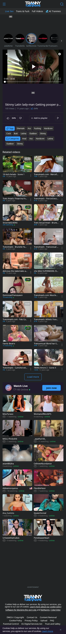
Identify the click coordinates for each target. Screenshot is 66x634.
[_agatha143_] (48, 431)
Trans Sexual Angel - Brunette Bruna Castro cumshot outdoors (46, 223)
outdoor (33, 133)
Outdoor (10, 143)
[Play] (33, 66)
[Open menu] (4, 4)
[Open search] (62, 4)
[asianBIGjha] (17, 456)
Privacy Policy (31, 620)
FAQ (52, 620)
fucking (37, 128)
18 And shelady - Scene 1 (14, 174)
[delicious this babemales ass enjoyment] (17, 264)
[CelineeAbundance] (48, 456)
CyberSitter (56, 610)
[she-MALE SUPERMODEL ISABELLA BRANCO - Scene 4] (48, 264)
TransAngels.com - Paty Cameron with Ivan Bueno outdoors (15, 319)
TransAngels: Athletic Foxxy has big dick (46, 319)
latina (23, 133)
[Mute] (7, 54)
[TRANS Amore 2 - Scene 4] (48, 360)
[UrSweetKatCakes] (17, 530)
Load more (33, 376)
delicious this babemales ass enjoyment (15, 271)
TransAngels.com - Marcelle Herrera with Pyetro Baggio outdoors (46, 174)
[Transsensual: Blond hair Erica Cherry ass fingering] (48, 336)
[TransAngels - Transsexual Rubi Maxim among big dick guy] (48, 239)
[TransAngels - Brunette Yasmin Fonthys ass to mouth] (17, 239)
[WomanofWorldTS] (48, 406)
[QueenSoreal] (48, 505)
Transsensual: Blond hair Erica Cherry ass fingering (46, 344)
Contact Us (32, 617)
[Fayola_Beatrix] (17, 336)
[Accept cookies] (60, 630)
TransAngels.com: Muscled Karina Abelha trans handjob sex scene (46, 295)
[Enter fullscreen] (59, 78)
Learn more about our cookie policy (45, 606)
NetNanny (45, 610)
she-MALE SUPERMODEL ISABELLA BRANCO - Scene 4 (46, 271)
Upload (43, 620)
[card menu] (31, 175)
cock (8, 133)
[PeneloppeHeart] (48, 530)
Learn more (47, 631)
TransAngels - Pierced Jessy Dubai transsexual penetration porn (46, 199)
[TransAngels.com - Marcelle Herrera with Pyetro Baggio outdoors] (48, 167)
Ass (31, 138)
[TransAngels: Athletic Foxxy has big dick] (48, 312)
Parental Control (11, 623)
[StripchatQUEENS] (17, 215)
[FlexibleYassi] (48, 481)
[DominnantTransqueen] (17, 288)
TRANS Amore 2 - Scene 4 (45, 368)
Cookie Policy (15, 620)
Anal (24, 138)
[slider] (33, 82)
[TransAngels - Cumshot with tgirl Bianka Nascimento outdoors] (17, 360)
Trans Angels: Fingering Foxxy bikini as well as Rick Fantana (15, 199)
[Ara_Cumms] (17, 505)
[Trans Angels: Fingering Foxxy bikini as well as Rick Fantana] (17, 191)
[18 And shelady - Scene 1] (17, 167)
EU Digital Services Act (31, 623)
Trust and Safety (52, 623)
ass (29, 128)
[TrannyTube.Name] (33, 4)
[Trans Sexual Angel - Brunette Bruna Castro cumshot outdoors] (48, 215)
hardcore (48, 128)
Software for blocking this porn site (21, 610)
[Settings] (59, 54)
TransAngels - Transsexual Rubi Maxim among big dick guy (46, 247)
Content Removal (48, 617)
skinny (43, 133)
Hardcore (40, 138)
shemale (21, 128)
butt (16, 133)
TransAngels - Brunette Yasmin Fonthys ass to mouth (14, 247)
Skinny (20, 143)
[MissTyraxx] (17, 406)
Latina (50, 138)
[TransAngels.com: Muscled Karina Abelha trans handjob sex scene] (48, 288)
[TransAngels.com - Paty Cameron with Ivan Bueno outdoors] (17, 312)
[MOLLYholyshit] (17, 431)
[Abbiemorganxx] (17, 481)
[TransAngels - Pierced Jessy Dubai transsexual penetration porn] (48, 191)
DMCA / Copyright (15, 617)
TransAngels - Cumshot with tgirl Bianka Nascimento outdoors (15, 368)
